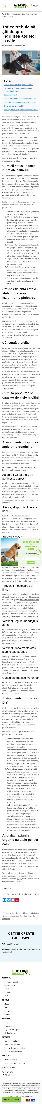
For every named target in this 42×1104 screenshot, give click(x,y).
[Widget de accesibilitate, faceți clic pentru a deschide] (38, 552)
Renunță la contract (11, 1099)
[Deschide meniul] (3, 6)
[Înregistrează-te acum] (39, 944)
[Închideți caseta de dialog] (39, 539)
